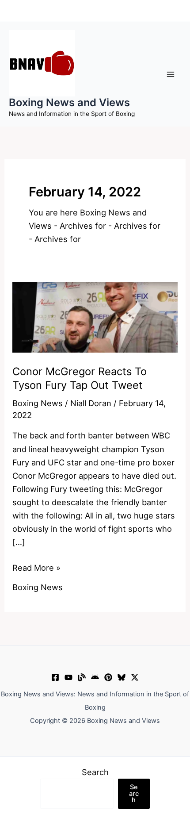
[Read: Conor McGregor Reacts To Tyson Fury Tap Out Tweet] (95, 316)
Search (95, 772)
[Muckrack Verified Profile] (82, 677)
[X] (135, 677)
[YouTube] (68, 677)
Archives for (83, 225)
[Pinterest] (108, 677)
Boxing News (37, 403)
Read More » (36, 568)
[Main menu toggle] (170, 74)
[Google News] (95, 677)
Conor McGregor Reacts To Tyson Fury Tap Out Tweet (79, 378)
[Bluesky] (121, 677)
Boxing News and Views (69, 102)
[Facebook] (55, 677)
